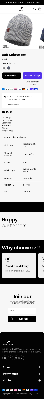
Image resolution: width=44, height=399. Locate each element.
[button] (39, 9)
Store (6, 367)
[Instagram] (10, 358)
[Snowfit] (22, 9)
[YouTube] (16, 358)
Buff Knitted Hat (14, 55)
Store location (13, 105)
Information (10, 373)
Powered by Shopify (30, 394)
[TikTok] (21, 358)
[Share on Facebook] (4, 112)
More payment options (32, 83)
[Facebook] (4, 358)
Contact (8, 380)
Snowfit (19, 394)
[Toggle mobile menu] (9, 9)
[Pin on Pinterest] (11, 112)
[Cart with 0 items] (39, 9)
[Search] (34, 9)
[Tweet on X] (7, 112)
